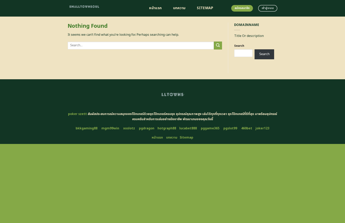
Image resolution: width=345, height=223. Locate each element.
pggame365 (210, 128)
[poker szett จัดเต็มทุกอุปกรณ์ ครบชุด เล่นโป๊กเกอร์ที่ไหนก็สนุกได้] (104, 8)
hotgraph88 (167, 128)
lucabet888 (188, 128)
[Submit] (218, 45)
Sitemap (205, 8)
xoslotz (129, 128)
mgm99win (110, 128)
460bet (246, 128)
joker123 (262, 128)
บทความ (179, 8)
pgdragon (146, 128)
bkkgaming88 (86, 128)
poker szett (77, 114)
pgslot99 (230, 128)
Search (239, 46)
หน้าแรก (155, 8)
